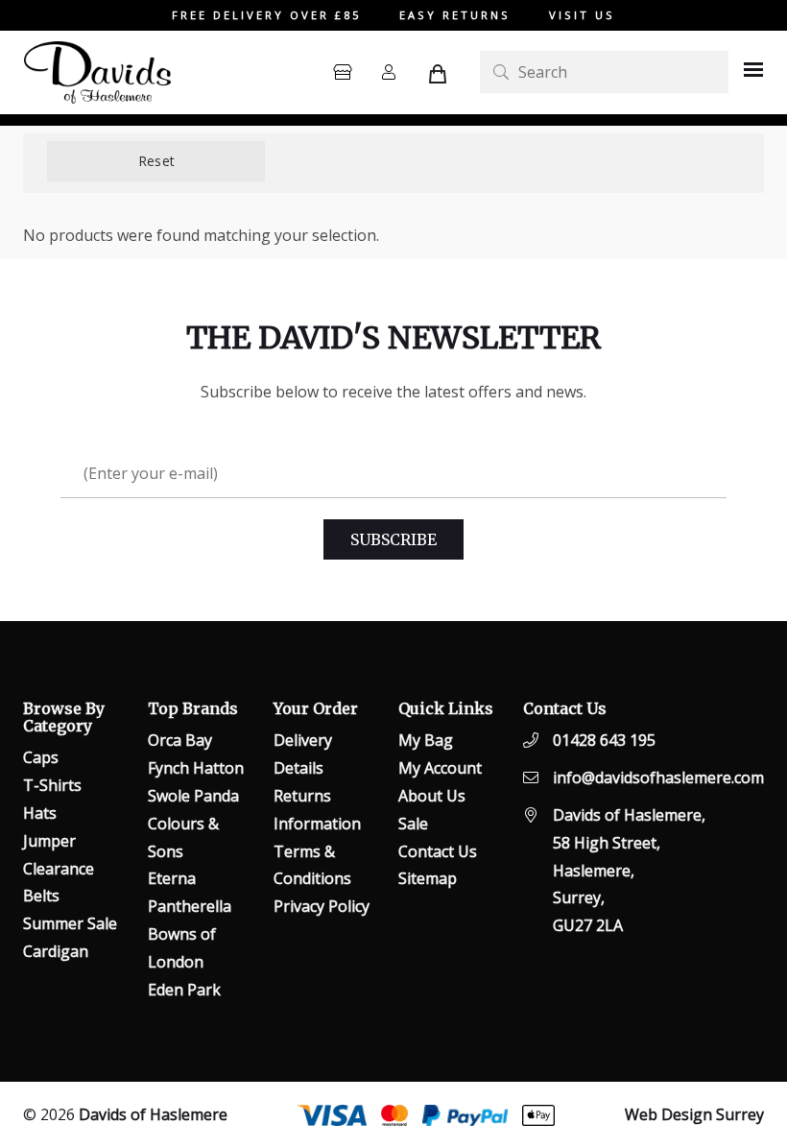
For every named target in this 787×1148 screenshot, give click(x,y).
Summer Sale (70, 923)
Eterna (172, 878)
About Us (431, 795)
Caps (41, 757)
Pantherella (189, 906)
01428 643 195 (604, 740)
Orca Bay (180, 740)
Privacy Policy (322, 906)
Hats (40, 813)
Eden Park (184, 989)
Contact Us (437, 851)
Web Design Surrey (694, 1114)
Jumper (49, 840)
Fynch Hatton (196, 767)
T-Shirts (52, 785)
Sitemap (427, 878)
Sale (413, 823)
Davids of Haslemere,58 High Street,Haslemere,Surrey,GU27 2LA (629, 870)
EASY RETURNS (455, 15)
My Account (440, 767)
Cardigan (55, 951)
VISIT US (582, 15)
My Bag (425, 740)
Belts (41, 895)
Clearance (58, 868)
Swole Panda (193, 795)
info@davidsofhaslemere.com (658, 777)
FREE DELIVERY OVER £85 (266, 15)
